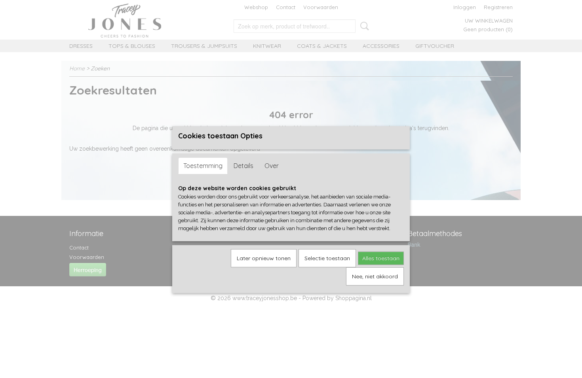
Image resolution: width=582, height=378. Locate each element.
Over (271, 166)
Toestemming (203, 166)
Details (243, 166)
